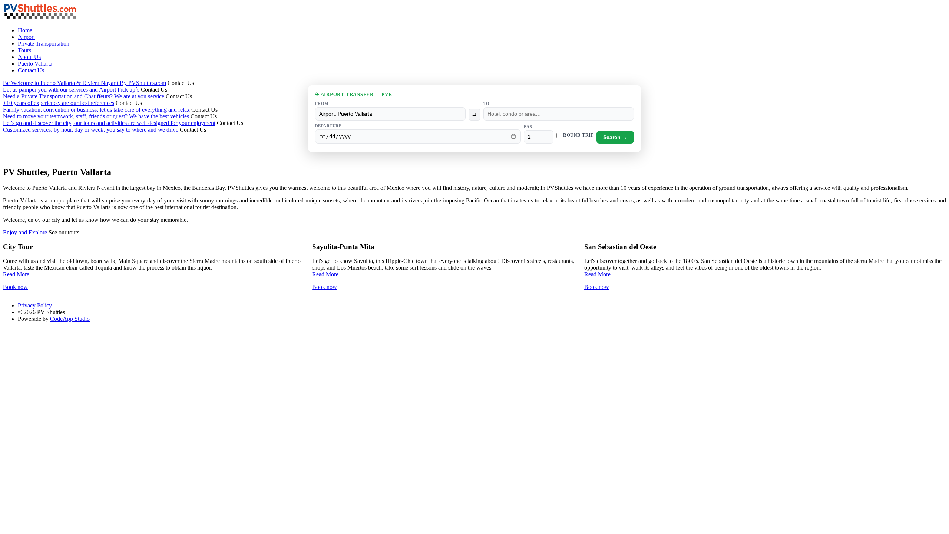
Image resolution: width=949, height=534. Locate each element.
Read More (16, 274)
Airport (26, 37)
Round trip (578, 135)
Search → (615, 137)
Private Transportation (43, 43)
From (321, 103)
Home (25, 30)
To (486, 103)
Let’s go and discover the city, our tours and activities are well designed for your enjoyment (109, 123)
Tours (24, 50)
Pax (528, 126)
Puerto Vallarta (35, 63)
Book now (15, 287)
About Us (29, 57)
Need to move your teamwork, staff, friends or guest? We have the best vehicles (96, 116)
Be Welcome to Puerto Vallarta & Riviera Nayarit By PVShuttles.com (84, 83)
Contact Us (31, 70)
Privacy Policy (35, 305)
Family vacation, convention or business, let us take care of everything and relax (96, 109)
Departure (328, 125)
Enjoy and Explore (25, 232)
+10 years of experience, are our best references (58, 103)
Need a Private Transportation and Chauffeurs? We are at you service (83, 96)
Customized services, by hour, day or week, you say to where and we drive (90, 129)
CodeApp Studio (70, 319)
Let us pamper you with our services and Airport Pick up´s (71, 89)
